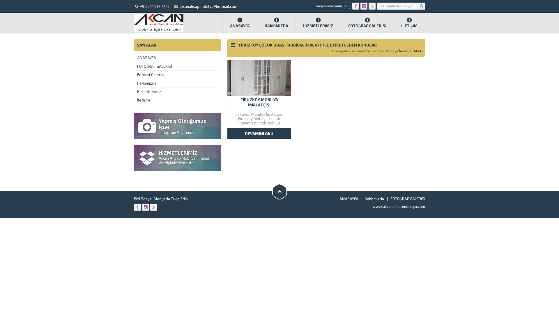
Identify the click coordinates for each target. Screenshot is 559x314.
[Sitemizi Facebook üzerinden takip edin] (355, 6)
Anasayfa (240, 26)
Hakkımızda (276, 26)
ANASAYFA (146, 58)
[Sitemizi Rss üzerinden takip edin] (372, 6)
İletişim (409, 26)
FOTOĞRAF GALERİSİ (367, 26)
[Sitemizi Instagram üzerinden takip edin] (363, 6)
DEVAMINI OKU (259, 133)
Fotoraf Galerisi (150, 74)
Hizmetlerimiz (318, 26)
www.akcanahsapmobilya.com (398, 206)
